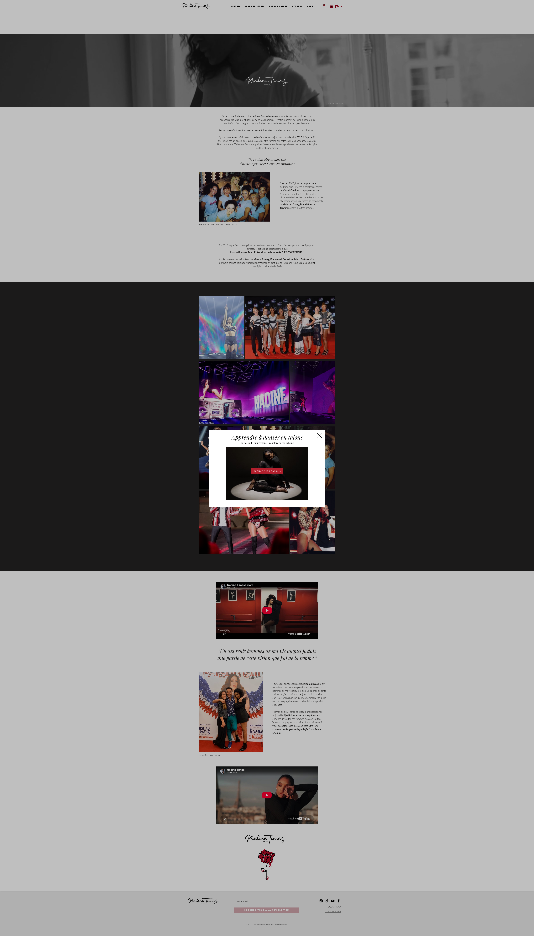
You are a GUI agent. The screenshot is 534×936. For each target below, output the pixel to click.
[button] (319, 435)
